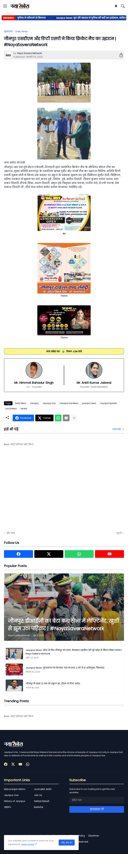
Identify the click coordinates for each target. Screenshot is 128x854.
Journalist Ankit (43, 789)
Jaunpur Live (49, 403)
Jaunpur (34, 403)
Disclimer (93, 835)
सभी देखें (116, 429)
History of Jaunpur (14, 801)
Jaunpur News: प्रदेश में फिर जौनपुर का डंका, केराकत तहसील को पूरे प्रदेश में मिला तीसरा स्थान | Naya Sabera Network (74, 651)
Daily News (22, 31)
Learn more (28, 844)
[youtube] (109, 554)
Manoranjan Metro (14, 789)
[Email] (66, 418)
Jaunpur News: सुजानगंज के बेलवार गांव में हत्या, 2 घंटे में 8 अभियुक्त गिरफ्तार (65, 667)
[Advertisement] (37, 491)
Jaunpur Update (108, 403)
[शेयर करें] (119, 55)
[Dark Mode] (116, 6)
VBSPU (7, 807)
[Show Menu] (5, 6)
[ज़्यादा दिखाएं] (74, 418)
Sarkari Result (41, 801)
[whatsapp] (79, 554)
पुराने (119, 533)
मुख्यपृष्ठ (8, 31)
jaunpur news (89, 403)
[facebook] (18, 554)
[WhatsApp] (58, 418)
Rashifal (38, 807)
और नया (10, 533)
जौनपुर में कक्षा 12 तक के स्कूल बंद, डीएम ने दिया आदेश (53, 683)
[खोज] (123, 6)
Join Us (38, 795)
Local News (11, 408)
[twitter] (48, 554)
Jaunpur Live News (69, 403)
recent (24, 408)
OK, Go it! (66, 842)
